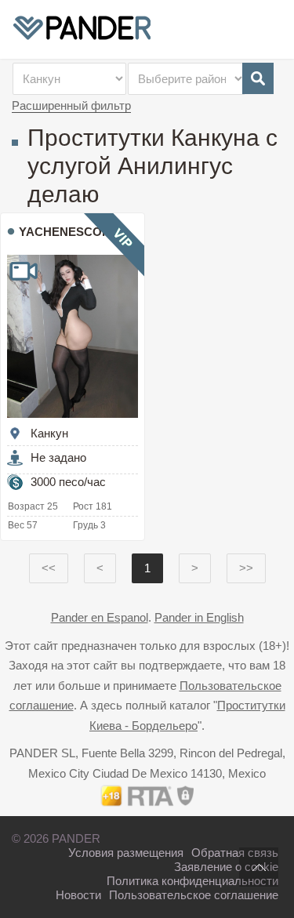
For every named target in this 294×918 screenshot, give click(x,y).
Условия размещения (125, 852)
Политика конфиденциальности (192, 880)
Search (258, 78)
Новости (78, 895)
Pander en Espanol (99, 617)
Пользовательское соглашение (193, 895)
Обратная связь (234, 852)
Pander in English (199, 617)
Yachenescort (68, 231)
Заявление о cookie (226, 866)
